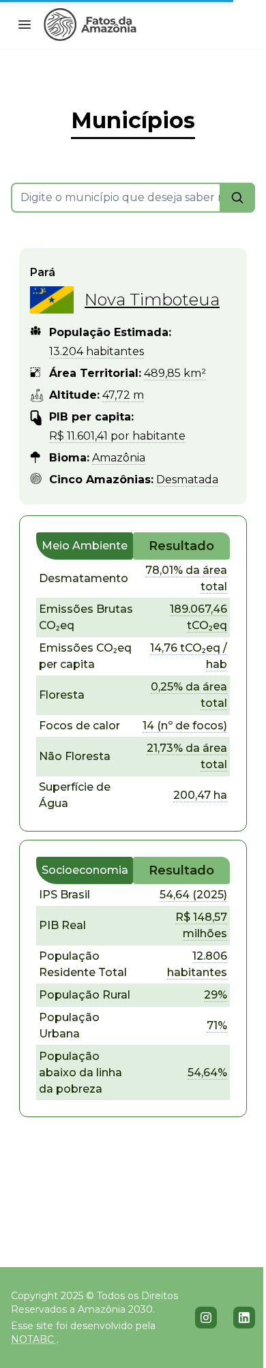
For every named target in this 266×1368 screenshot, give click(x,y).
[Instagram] (206, 1317)
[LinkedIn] (244, 1317)
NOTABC (34, 1339)
